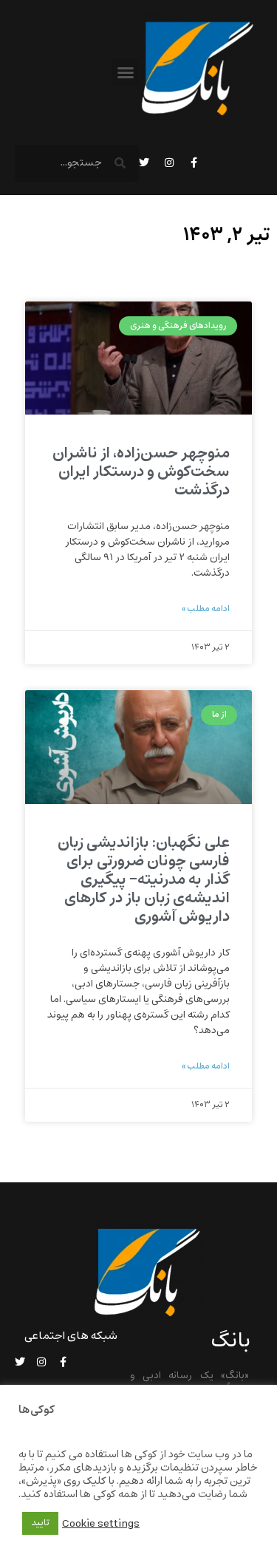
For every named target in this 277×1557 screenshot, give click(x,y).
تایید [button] (40, 1523)
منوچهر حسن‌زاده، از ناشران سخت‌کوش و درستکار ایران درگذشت (141, 471)
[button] (125, 72)
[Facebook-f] (194, 162)
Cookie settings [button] (101, 1523)
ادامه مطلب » (206, 609)
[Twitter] (144, 162)
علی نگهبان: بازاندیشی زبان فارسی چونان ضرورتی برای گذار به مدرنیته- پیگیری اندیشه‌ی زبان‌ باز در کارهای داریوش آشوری (144, 880)
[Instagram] (169, 162)
